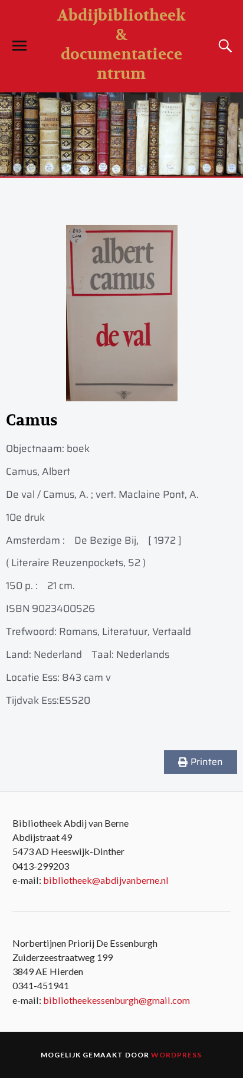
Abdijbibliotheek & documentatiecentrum (121, 45)
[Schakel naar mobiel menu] (19, 46)
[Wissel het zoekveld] (223, 46)
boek (78, 448)
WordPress (176, 1054)
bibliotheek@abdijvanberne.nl (106, 880)
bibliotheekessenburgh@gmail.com (116, 1000)
